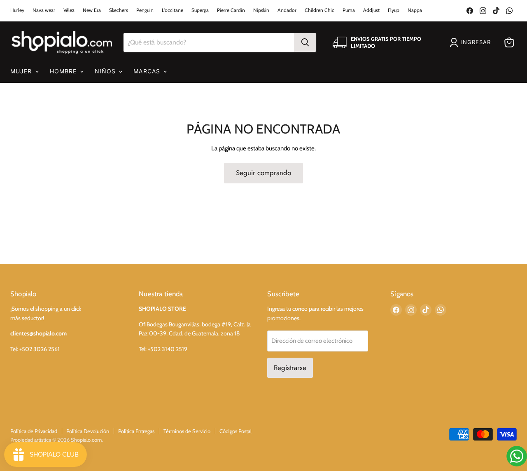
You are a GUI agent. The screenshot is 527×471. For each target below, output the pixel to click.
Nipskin (261, 10)
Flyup (393, 10)
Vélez (69, 10)
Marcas (147, 71)
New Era (92, 10)
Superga (200, 10)
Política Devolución (87, 431)
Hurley (17, 10)
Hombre (64, 71)
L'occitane (172, 10)
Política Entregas (136, 431)
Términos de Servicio (186, 431)
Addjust (371, 10)
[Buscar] (305, 42)
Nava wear (44, 10)
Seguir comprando (263, 173)
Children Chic (319, 10)
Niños (106, 71)
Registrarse (290, 368)
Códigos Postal (235, 431)
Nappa (415, 10)
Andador (286, 10)
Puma (349, 10)
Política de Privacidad (33, 431)
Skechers (118, 10)
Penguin (145, 10)
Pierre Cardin (231, 10)
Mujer (22, 71)
